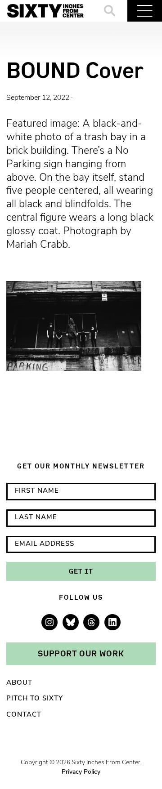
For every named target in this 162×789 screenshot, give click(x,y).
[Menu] (144, 11)
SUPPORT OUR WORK (81, 653)
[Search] (110, 11)
